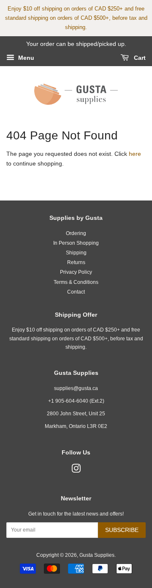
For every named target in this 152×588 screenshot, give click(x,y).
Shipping (76, 253)
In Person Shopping (76, 243)
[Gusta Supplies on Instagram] (76, 470)
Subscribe (121, 530)
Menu (25, 57)
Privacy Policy (76, 272)
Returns (76, 262)
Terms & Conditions (76, 282)
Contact (76, 292)
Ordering (76, 233)
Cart (139, 57)
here (135, 153)
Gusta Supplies (96, 555)
